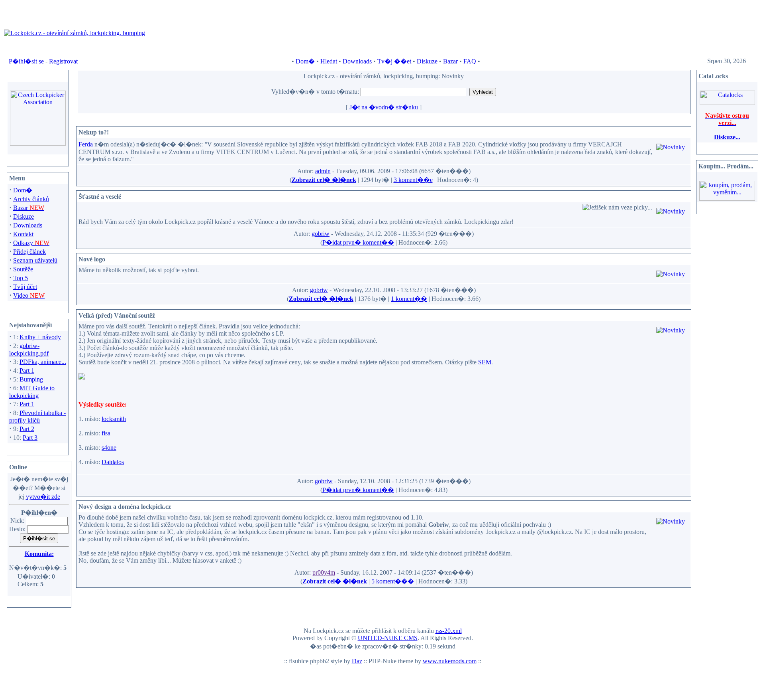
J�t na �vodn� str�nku (383, 107)
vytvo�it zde (43, 496)
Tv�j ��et (394, 61)
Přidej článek (29, 251)
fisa (106, 433)
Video (29, 295)
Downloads (357, 61)
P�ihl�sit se (26, 61)
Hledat (328, 61)
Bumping (31, 379)
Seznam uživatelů (35, 260)
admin (323, 171)
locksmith (114, 418)
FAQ (469, 61)
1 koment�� (409, 298)
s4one (109, 447)
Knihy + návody (40, 337)
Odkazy (31, 242)
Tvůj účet (25, 286)
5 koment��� (392, 581)
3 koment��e (413, 179)
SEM (484, 362)
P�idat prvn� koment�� (358, 242)
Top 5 (20, 278)
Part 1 (27, 370)
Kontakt (23, 234)
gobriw (321, 233)
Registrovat (63, 61)
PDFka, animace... (43, 361)
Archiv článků (31, 199)
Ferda (85, 144)
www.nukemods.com (450, 661)
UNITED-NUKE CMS (388, 637)
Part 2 (27, 428)
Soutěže (23, 269)
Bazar (450, 61)
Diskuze (427, 61)
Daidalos (113, 462)
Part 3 (30, 437)
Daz (357, 661)
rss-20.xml (448, 630)
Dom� (305, 61)
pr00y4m (323, 572)
